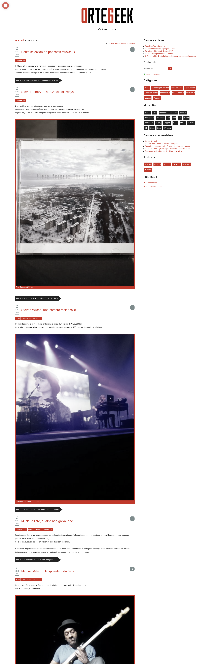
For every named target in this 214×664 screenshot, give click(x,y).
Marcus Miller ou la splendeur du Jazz (47, 571)
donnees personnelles (168, 112)
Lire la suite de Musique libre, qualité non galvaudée (37, 560)
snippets (167, 123)
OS (146, 128)
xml (179, 118)
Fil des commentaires (153, 187)
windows (167, 128)
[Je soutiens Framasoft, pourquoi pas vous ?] (152, 74)
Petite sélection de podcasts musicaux (48, 52)
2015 (185, 164)
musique (156, 98)
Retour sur (37, 318)
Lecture (148, 98)
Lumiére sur (20, 60)
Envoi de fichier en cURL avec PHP (159, 51)
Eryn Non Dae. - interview (155, 46)
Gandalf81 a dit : (151, 141)
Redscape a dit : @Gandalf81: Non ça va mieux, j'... (165, 151)
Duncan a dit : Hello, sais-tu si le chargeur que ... (164, 144)
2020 (147, 164)
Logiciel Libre (21, 529)
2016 (175, 164)
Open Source (190, 88)
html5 (186, 118)
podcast (183, 112)
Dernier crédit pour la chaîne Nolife (159, 54)
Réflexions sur (178, 93)
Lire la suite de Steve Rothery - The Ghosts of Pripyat (37, 298)
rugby (158, 123)
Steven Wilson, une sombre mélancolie (48, 310)
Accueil (19, 40)
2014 (147, 169)
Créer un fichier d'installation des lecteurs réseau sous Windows (170, 56)
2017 (165, 164)
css (168, 118)
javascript (149, 123)
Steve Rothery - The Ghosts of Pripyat (48, 92)
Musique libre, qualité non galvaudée (47, 521)
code (175, 123)
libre (159, 128)
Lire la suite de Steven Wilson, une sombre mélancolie (37, 509)
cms (155, 112)
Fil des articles (151, 183)
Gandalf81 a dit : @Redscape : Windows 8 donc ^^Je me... (168, 149)
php (174, 118)
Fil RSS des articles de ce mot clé (121, 44)
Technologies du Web (160, 88)
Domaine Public (34, 529)
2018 (156, 164)
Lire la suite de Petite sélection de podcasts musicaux (37, 80)
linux (152, 128)
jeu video (160, 118)
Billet (18, 318)
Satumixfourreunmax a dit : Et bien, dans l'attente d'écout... (168, 146)
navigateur (149, 118)
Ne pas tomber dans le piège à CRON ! (160, 49)
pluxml (147, 112)
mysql (182, 123)
